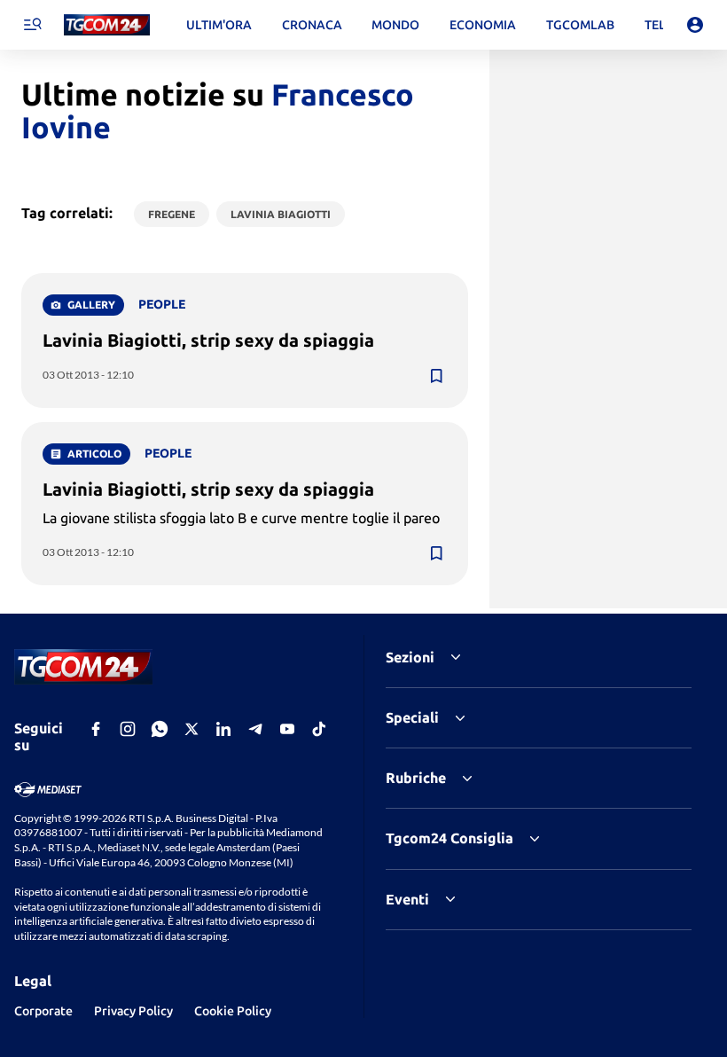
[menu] (32, 24)
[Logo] (107, 25)
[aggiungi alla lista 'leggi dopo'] (436, 376)
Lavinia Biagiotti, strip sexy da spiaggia (208, 340)
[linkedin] (223, 729)
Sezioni (410, 657)
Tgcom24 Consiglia (449, 838)
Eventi (407, 899)
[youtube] (287, 729)
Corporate (43, 1011)
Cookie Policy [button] (232, 1011)
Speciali (412, 717)
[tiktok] (319, 729)
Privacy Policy (133, 1011)
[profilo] (695, 24)
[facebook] (96, 729)
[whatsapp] (159, 729)
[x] (191, 729)
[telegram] (255, 729)
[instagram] (128, 729)
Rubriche (416, 778)
